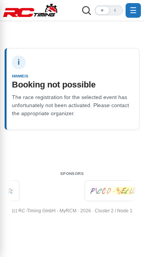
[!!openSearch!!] (86, 10)
